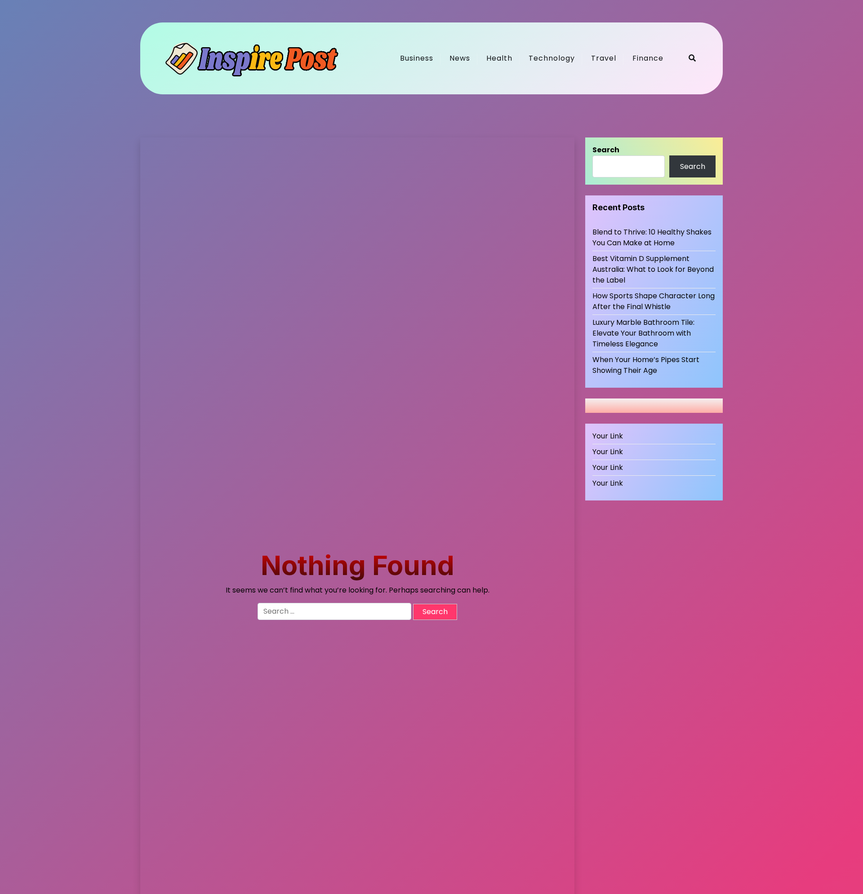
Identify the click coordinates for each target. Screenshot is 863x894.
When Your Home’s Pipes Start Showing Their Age (645, 365)
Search (605, 150)
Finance (647, 58)
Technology (552, 58)
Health (499, 58)
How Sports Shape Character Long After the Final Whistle (653, 301)
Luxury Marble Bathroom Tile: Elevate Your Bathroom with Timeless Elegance (643, 333)
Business (416, 58)
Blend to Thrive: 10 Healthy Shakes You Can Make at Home (652, 237)
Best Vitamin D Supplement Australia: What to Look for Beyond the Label (653, 269)
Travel (603, 58)
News (459, 58)
